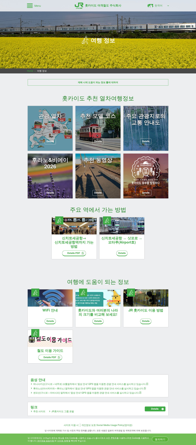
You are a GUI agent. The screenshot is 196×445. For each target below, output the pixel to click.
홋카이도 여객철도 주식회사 (103, 5)
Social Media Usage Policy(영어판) (114, 425)
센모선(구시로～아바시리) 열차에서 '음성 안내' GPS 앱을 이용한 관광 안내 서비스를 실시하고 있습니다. (86, 392)
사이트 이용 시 (71, 425)
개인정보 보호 (88, 425)
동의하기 (160, 439)
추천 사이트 (39, 411)
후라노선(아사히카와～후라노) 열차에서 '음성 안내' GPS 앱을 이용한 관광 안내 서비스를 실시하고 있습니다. (88, 388)
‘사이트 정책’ (62, 440)
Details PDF (73, 253)
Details (50, 141)
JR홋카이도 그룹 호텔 (63, 411)
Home (30, 70)
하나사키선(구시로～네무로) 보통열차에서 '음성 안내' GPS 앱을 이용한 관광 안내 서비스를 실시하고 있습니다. (89, 384)
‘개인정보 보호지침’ (45, 440)
